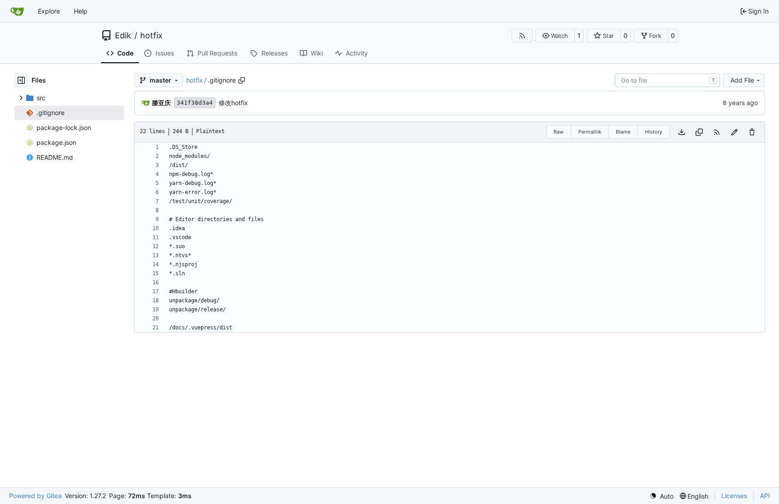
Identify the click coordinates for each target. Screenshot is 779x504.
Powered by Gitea (35, 495)
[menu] (662, 496)
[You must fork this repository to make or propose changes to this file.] (734, 132)
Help (80, 11)
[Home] (17, 11)
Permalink (589, 132)
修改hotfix (233, 102)
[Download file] (681, 132)
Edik (123, 35)
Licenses (734, 495)
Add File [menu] (742, 80)
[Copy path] (241, 80)
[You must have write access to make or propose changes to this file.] (752, 132)
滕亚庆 (161, 102)
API (765, 495)
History (653, 132)
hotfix (151, 35)
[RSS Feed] (522, 35)
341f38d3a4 (195, 102)
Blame (623, 132)
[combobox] (667, 80)
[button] (555, 35)
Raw (559, 132)
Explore (49, 11)
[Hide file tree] (21, 80)
